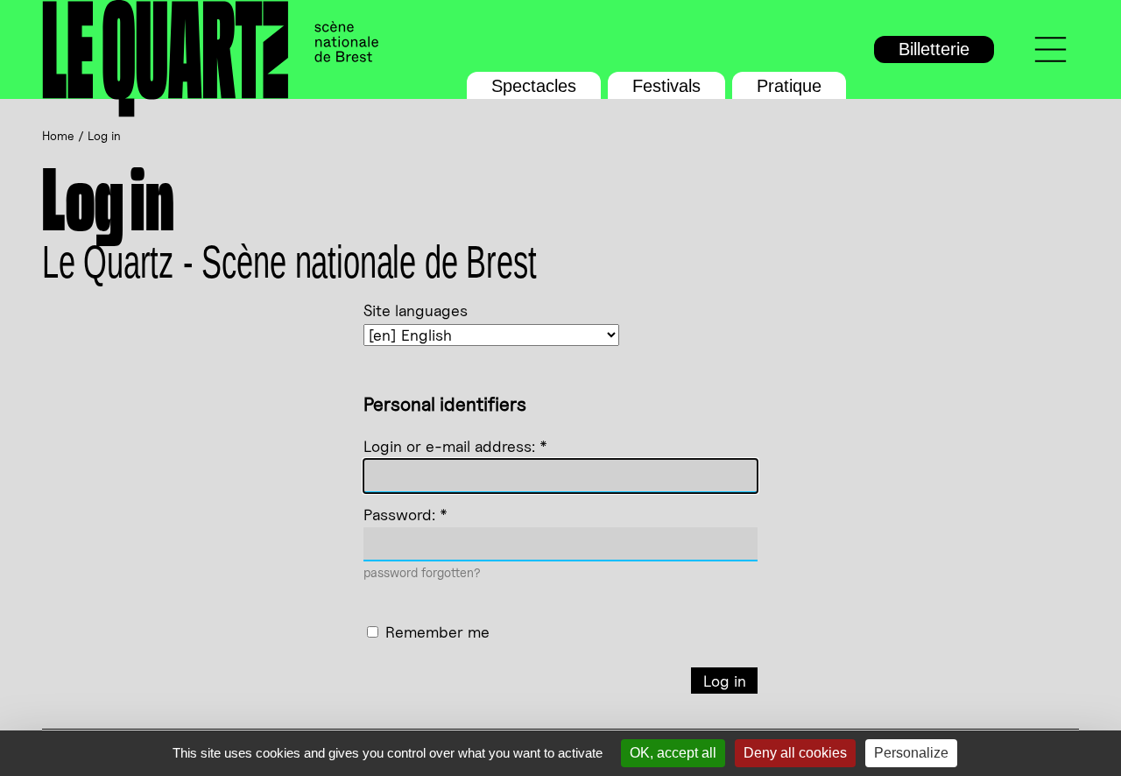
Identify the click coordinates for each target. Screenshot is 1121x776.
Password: (405, 514)
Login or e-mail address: (455, 446)
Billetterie (934, 49)
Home (58, 135)
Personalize (911, 752)
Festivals (666, 85)
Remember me (437, 632)
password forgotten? (422, 572)
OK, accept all (673, 752)
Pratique (789, 85)
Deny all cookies (795, 752)
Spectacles (533, 85)
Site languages (415, 310)
